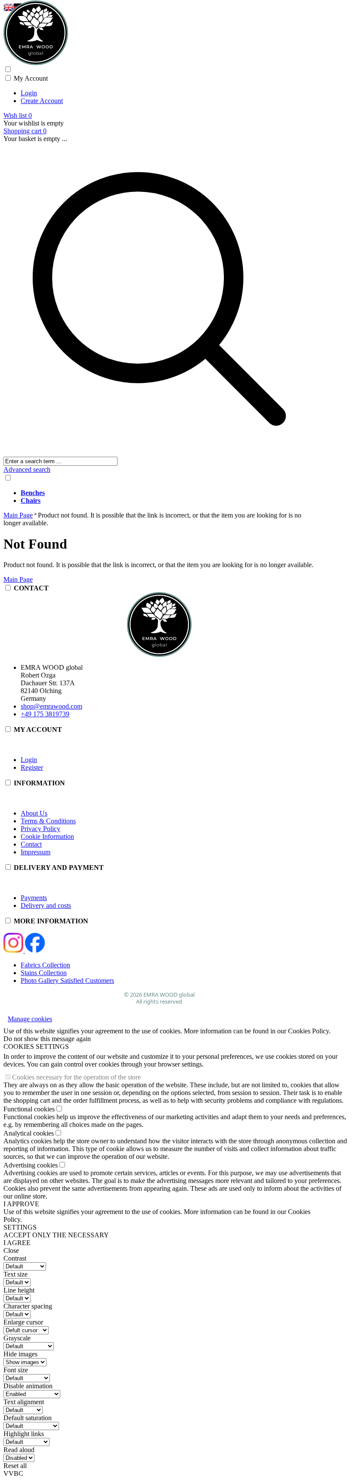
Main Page (18, 579)
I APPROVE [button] (21, 1204)
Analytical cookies (28, 1133)
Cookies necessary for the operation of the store (76, 1077)
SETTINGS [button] (20, 1227)
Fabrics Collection (45, 965)
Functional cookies (29, 1109)
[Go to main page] (159, 32)
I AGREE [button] (17, 1242)
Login (29, 93)
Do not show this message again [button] (47, 1038)
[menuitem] (168, 493)
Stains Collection (44, 972)
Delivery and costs (46, 905)
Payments (34, 897)
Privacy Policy (40, 828)
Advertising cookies (30, 1165)
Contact (31, 844)
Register (32, 767)
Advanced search (26, 469)
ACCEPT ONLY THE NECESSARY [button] (56, 1235)
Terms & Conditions (48, 821)
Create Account (42, 100)
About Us (34, 813)
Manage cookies (30, 1019)
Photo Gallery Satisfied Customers (67, 980)
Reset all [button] (15, 1465)
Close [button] (11, 1250)
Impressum (35, 852)
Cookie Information (47, 836)
